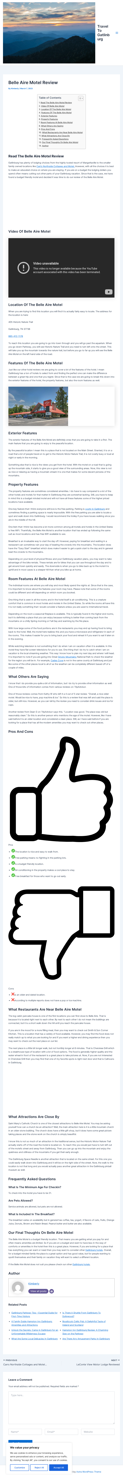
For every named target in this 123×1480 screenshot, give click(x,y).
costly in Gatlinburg (95, 509)
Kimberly (33, 1283)
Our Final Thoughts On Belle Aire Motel (60, 142)
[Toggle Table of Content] (79, 98)
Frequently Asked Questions (55, 139)
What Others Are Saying (52, 126)
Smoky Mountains (67, 657)
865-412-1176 (15, 336)
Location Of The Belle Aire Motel (56, 109)
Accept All (59, 1467)
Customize (19, 1467)
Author (45, 146)
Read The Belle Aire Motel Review (56, 102)
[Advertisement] (61, 203)
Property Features (49, 119)
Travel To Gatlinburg (103, 32)
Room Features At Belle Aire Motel (57, 122)
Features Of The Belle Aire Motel (56, 112)
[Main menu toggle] (117, 33)
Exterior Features (49, 116)
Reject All (39, 1467)
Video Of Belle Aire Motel (52, 106)
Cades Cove (57, 660)
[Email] (51, 1291)
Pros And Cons (48, 129)
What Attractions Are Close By (56, 136)
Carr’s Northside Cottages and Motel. (55, 166)
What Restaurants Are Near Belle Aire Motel (62, 132)
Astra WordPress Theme (88, 1471)
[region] (39, 1458)
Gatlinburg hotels (94, 1250)
